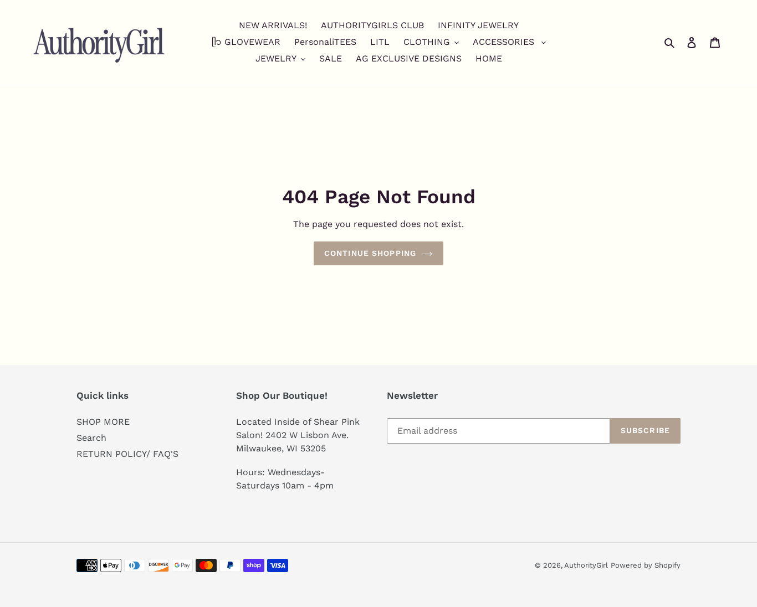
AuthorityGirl (586, 565)
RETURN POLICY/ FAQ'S (127, 454)
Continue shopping (370, 253)
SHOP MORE (103, 421)
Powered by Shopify (646, 565)
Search (91, 438)
